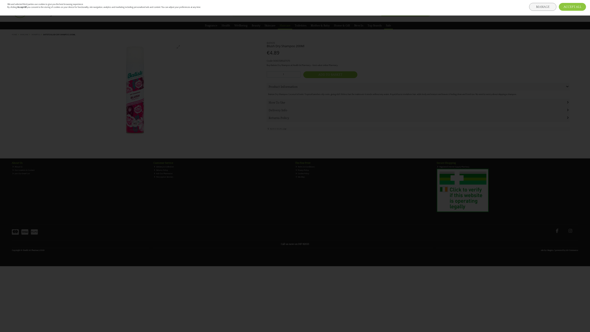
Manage (543, 7)
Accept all (572, 7)
